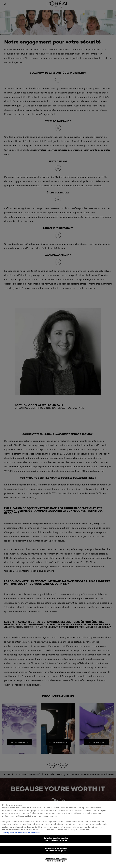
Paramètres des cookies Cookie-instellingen (56, 860)
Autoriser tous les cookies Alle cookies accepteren (56, 839)
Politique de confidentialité (15, 832)
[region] (58, 833)
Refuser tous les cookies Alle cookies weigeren (56, 849)
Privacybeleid (34, 832)
